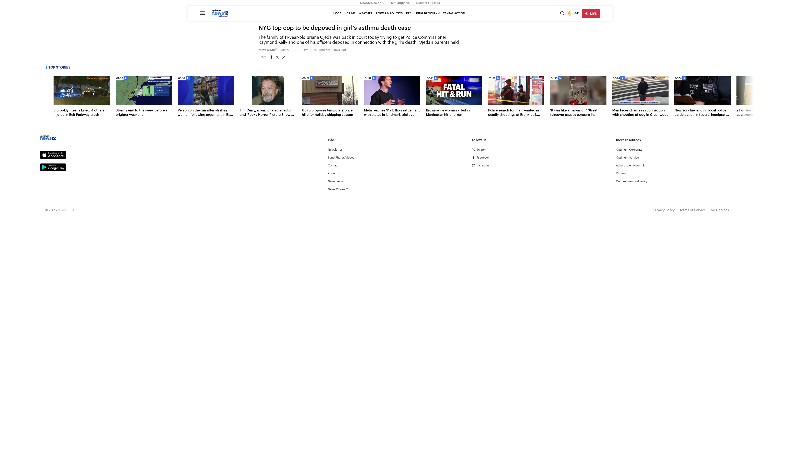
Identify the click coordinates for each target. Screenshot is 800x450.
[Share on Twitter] (277, 57)
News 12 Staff (268, 50)
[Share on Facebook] (271, 57)
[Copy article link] (283, 57)
